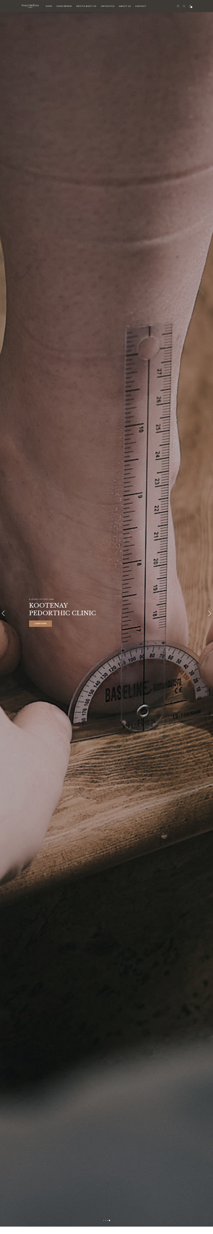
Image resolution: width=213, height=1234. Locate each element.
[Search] (184, 6)
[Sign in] (178, 6)
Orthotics (108, 6)
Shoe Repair (64, 6)
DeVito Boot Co (86, 6)
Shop (49, 6)
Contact (140, 6)
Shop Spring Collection (44, 623)
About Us (125, 6)
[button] (103, 1220)
